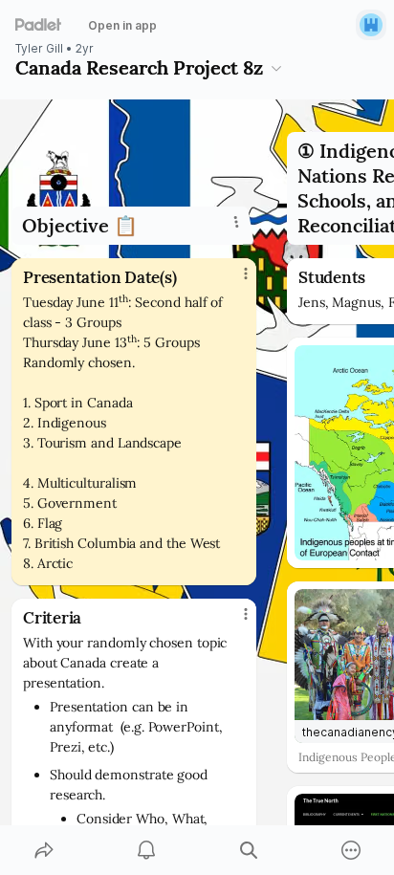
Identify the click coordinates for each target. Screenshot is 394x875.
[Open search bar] (248, 850)
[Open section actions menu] (236, 222)
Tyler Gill (39, 48)
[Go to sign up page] (371, 25)
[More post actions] (233, 281)
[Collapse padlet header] (276, 68)
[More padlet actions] (350, 850)
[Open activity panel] (146, 850)
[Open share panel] (43, 850)
